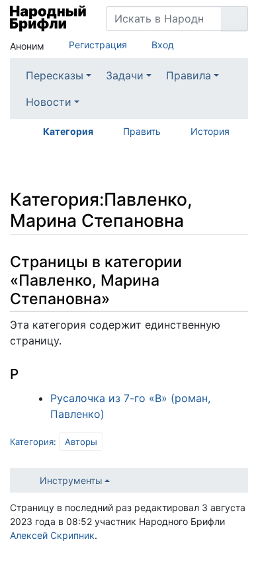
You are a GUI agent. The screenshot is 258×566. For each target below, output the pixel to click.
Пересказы (54, 75)
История (210, 131)
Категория (68, 131)
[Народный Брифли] (48, 18)
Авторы (81, 441)
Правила (188, 75)
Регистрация (98, 44)
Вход (162, 44)
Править (142, 131)
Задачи (125, 75)
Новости (48, 101)
